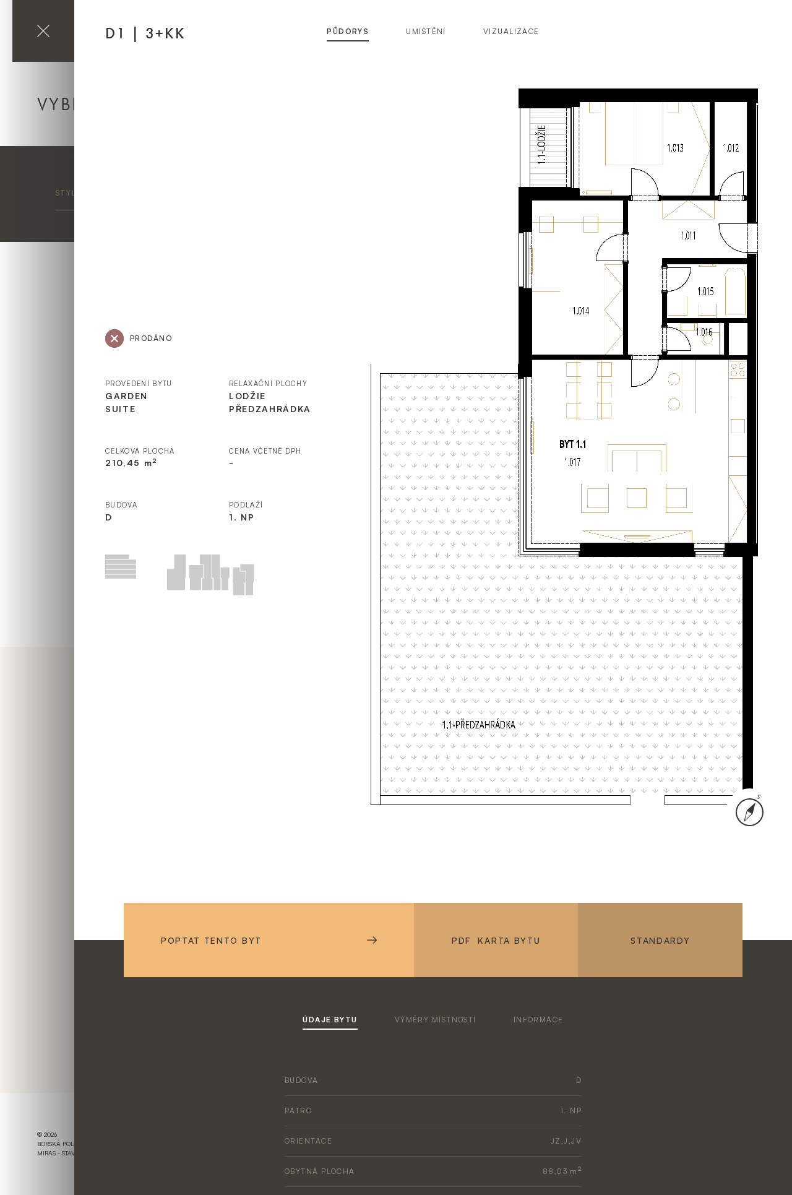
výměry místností (435, 1019)
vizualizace (511, 31)
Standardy (660, 940)
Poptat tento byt (211, 940)
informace (539, 1019)
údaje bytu (330, 1019)
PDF (496, 940)
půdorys (348, 31)
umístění (426, 31)
